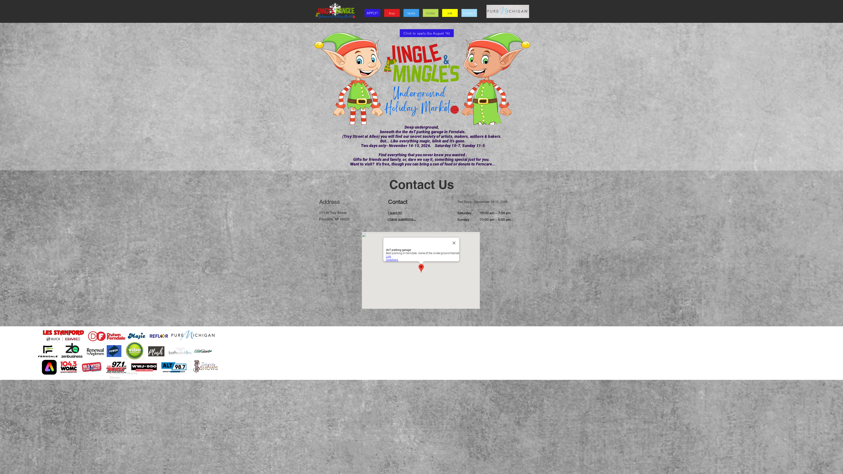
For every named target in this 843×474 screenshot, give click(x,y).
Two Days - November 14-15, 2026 (482, 202)
